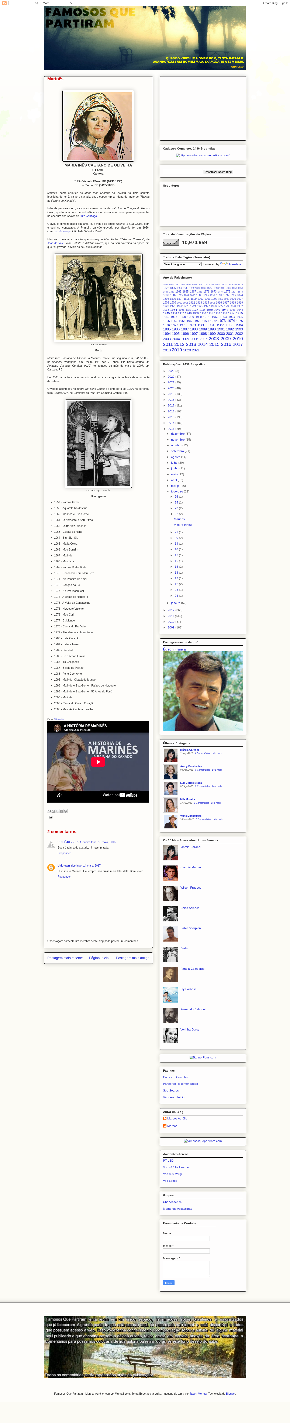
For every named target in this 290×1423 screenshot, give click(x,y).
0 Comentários (202, 769)
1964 (231, 317)
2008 (214, 338)
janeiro (176, 603)
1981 (210, 325)
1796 (234, 284)
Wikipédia (59, 719)
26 (177, 496)
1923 (186, 306)
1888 (199, 295)
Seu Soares (171, 1090)
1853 (234, 288)
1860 (171, 291)
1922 (180, 306)
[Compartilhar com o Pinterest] (65, 811)
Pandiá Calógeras (192, 968)
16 (177, 561)
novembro (178, 439)
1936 (188, 310)
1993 (239, 329)
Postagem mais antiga (132, 958)
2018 (167, 350)
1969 (190, 321)
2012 (179, 344)
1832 (191, 288)
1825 (173, 288)
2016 (226, 344)
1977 (174, 325)
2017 (238, 344)
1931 (233, 306)
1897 (180, 298)
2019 (177, 349)
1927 (207, 306)
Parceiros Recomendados (180, 1083)
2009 (226, 338)
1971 (205, 321)
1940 (217, 309)
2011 (168, 344)
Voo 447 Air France (176, 1167)
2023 (171, 371)
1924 (193, 306)
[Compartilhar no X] (57, 811)
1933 (166, 309)
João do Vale (55, 243)
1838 (216, 288)
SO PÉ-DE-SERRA (69, 842)
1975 (239, 321)
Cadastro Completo (176, 1077)
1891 (219, 295)
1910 (179, 302)
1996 (185, 334)
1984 (239, 325)
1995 (176, 334)
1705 (194, 284)
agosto (176, 457)
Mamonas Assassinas (177, 1208)
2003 (167, 339)
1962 (215, 317)
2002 (239, 334)
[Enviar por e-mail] (49, 811)
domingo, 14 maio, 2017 (86, 865)
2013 (191, 344)
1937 (195, 309)
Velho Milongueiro (190, 815)
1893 (233, 295)
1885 (192, 295)
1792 (217, 284)
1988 (194, 329)
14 (177, 572)
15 (177, 566)
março (175, 485)
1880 (166, 295)
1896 (173, 298)
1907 (240, 298)
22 (177, 514)
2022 (171, 376)
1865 (186, 291)
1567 (171, 284)
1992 (230, 329)
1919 (240, 302)
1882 (173, 295)
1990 (212, 329)
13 (177, 578)
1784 (205, 284)
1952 (217, 313)
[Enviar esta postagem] (50, 816)
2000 (221, 334)
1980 (201, 325)
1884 (186, 295)
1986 (176, 329)
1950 (203, 313)
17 (177, 555)
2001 (230, 334)
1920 (166, 306)
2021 (196, 350)
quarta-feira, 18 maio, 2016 (99, 842)
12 (177, 584)
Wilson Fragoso (190, 887)
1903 (220, 299)
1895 (166, 298)
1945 (166, 313)
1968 (182, 321)
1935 (181, 309)
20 (177, 538)
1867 (193, 291)
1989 (203, 329)
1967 (174, 321)
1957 (173, 317)
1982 (220, 325)
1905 (226, 299)
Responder (64, 853)
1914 (206, 302)
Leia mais (217, 753)
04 (177, 595)
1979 (192, 325)
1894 (240, 295)
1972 (213, 321)
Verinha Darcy (189, 1029)
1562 (165, 284)
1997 (194, 334)
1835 (203, 288)
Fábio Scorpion (190, 928)
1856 (240, 288)
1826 (179, 288)
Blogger (230, 1393)
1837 (210, 288)
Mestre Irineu (183, 524)
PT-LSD (168, 1160)
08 (177, 589)
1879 (240, 291)
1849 (228, 288)
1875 (227, 291)
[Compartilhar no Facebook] (61, 811)
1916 (219, 302)
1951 (210, 313)
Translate (235, 264)
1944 (240, 309)
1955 (239, 313)
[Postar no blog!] (53, 811)
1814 (240, 284)
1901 (207, 298)
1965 (240, 317)
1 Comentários (201, 803)
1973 (222, 321)
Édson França (174, 649)
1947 (181, 313)
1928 (214, 306)
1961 (206, 317)
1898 (187, 298)
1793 (222, 284)
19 (177, 543)
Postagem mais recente (65, 958)
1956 (166, 317)
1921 (173, 306)
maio (175, 474)
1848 (221, 288)
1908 (166, 302)
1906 (233, 298)
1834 (197, 288)
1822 (166, 288)
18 (177, 549)
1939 (210, 309)
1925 (200, 306)
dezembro (178, 433)
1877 (234, 291)
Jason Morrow (198, 1393)
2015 (214, 344)
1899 (194, 298)
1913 (199, 302)
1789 (211, 284)
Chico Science (190, 908)
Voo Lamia (170, 1180)
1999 (212, 334)
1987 (185, 329)
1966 (166, 321)
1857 (165, 291)
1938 (202, 309)
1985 (167, 329)
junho (175, 468)
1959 (190, 317)
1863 (178, 291)
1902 (214, 298)
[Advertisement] (203, 107)
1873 (214, 291)
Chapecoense (172, 1202)
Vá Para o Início (173, 1097)
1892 (226, 295)
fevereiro (177, 491)
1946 (174, 313)
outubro (176, 445)
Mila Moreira (187, 799)
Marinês (179, 519)
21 (177, 532)
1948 (188, 313)
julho (174, 462)
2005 (185, 339)
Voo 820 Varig (172, 1174)
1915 (212, 302)
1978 (183, 325)
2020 (187, 350)
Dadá (184, 948)
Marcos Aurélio (177, 1118)
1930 (227, 306)
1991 (221, 329)
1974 (231, 321)
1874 (220, 291)
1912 (192, 302)
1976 (166, 325)
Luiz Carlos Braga (191, 782)
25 (177, 502)
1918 (233, 302)
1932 (240, 306)
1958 (182, 317)
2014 (203, 344)
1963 (223, 317)
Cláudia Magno (190, 867)
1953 (224, 313)
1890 (212, 295)
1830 (185, 288)
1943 (232, 309)
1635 (182, 284)
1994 (167, 334)
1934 (173, 309)
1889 (206, 295)
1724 (200, 284)
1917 (226, 302)
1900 (200, 298)
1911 (185, 302)
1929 (220, 306)
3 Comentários (203, 819)
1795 (228, 284)
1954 (231, 313)
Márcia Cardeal (189, 749)
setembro (178, 451)
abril (174, 480)
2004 (176, 339)
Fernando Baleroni (193, 1009)
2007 (203, 339)
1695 (188, 284)
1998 (203, 334)
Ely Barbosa (188, 989)
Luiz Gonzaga (88, 216)
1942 (224, 309)
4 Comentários (202, 753)
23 (177, 508)
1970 (197, 321)
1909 (173, 302)
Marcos (172, 1126)
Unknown (64, 865)
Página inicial (99, 958)
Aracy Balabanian (191, 766)
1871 (206, 291)
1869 (199, 291)
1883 (180, 295)
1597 (177, 284)
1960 (199, 317)
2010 (238, 338)
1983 (229, 325)
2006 (194, 339)
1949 (196, 313)
